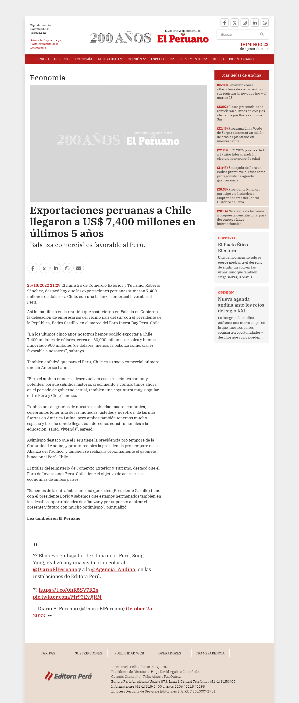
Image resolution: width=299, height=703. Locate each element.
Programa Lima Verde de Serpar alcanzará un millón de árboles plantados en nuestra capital (240, 134)
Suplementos (191, 59)
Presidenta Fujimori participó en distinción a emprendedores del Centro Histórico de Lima (238, 195)
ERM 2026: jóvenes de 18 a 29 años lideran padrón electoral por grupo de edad (241, 154)
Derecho (62, 59)
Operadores (169, 653)
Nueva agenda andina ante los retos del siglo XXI (241, 305)
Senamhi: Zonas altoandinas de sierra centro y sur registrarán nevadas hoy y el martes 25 (241, 91)
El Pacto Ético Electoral (233, 247)
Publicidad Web (129, 653)
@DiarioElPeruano (55, 569)
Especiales (161, 59)
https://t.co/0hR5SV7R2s (68, 589)
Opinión (135, 59)
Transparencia (210, 653)
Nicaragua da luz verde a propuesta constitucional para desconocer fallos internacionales (241, 217)
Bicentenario (241, 59)
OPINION (226, 292)
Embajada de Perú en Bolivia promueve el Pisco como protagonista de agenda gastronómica (241, 174)
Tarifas (48, 653)
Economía (84, 59)
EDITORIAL (228, 238)
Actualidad (108, 59)
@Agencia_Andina (113, 569)
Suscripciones (88, 653)
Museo (218, 59)
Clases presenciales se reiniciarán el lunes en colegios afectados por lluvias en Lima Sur (241, 113)
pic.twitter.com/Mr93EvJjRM (67, 596)
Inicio (43, 59)
